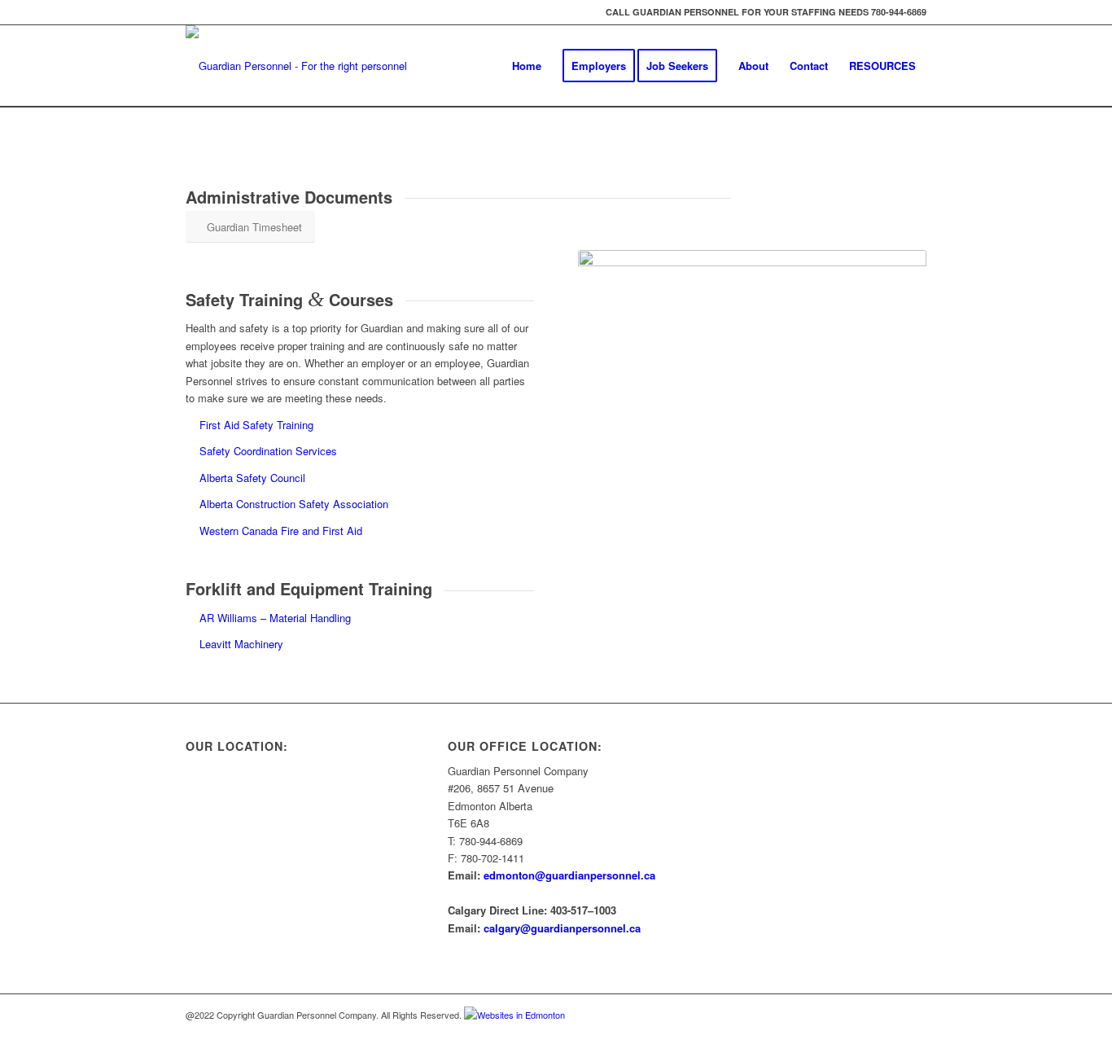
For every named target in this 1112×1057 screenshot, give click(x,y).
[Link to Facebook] (914, 1014)
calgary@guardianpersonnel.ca (562, 928)
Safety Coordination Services (268, 450)
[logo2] (308, 66)
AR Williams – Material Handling (275, 617)
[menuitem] (526, 66)
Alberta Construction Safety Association (293, 503)
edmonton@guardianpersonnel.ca (569, 875)
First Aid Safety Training (256, 424)
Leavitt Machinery (241, 643)
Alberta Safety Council (252, 477)
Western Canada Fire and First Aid (280, 530)
